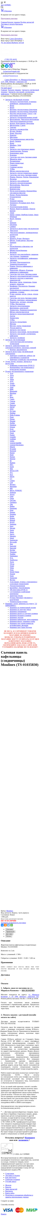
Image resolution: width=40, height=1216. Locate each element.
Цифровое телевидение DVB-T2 (22, 365)
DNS (11, 409)
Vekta (12, 568)
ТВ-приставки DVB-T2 (19, 590)
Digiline (12, 413)
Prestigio (13, 514)
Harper (12, 453)
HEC (11, 465)
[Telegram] (8, 925)
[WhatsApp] (11, 925)
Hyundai (13, 449)
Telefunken (14, 556)
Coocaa (12, 401)
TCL (11, 558)
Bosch (12, 107)
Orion (12, 498)
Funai (12, 433)
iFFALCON (14, 471)
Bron (11, 397)
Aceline (12, 385)
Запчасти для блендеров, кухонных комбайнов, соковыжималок (23, 103)
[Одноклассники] (5, 925)
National (13, 492)
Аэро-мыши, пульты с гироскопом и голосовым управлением (23, 583)
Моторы (13, 324)
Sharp (12, 532)
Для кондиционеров (17, 586)
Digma (12, 419)
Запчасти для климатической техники (24, 276)
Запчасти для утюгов (18, 330)
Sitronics (13, 536)
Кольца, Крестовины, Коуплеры (22, 123)
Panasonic (13, 508)
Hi (11, 461)
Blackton (13, 393)
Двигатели (14, 230)
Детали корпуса (16, 328)
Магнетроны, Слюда (17, 125)
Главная (4, 22)
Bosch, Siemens (15, 141)
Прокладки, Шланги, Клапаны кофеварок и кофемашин (21, 271)
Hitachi (12, 447)
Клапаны (13, 155)
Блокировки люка (16, 153)
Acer (11, 373)
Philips (12, 506)
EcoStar (12, 431)
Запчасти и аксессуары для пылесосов (24, 229)
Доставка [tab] (9, 934)
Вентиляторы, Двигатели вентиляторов (19, 186)
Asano (12, 383)
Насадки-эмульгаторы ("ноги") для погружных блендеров (23, 114)
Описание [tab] (9, 929)
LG (11, 221)
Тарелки (13, 127)
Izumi (12, 467)
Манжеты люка (15, 159)
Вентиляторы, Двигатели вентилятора (24, 119)
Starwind (13, 548)
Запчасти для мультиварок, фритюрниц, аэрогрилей (20, 307)
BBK (12, 389)
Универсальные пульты (18, 602)
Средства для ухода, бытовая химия (23, 157)
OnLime (13, 500)
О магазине (9, 1173)
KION (12, 477)
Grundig (13, 437)
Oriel (11, 496)
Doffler (12, 423)
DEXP (12, 407)
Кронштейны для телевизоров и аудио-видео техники (22, 368)
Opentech (13, 502)
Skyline (12, 550)
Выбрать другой (18, 43)
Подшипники (15, 161)
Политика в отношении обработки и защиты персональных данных (19, 1196)
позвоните (24, 1140)
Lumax (12, 481)
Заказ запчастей (11, 1189)
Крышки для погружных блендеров (23, 111)
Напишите (30, 1138)
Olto (11, 504)
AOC (12, 381)
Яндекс (12, 580)
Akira (12, 379)
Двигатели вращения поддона (21, 121)
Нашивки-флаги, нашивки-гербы (22, 621)
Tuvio (12, 562)
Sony (11, 526)
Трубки (12, 236)
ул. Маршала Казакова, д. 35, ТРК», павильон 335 (20, 996)
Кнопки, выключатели (18, 350)
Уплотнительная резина (19, 207)
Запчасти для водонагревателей (22, 314)
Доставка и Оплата (12, 1175)
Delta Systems (15, 415)
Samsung (13, 223)
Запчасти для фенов (17, 338)
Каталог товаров (13, 22)
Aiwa (12, 375)
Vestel (12, 566)
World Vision (14, 572)
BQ (11, 395)
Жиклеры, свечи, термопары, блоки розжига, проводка (23, 283)
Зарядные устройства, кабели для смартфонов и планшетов (22, 356)
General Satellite (15, 443)
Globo (12, 441)
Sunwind (13, 546)
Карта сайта (9, 1193)
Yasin (12, 576)
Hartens (12, 463)
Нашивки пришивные (18, 611)
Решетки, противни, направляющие (23, 300)
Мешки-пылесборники (18, 250)
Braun (12, 105)
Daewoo (13, 405)
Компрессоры (15, 189)
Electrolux (13, 225)
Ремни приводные (17, 163)
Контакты (19, 24)
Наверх (3, 1214)
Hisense (12, 459)
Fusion (12, 435)
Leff (11, 482)
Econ (11, 429)
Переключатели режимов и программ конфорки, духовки (24, 291)
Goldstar (13, 439)
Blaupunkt (13, 391)
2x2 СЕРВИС (6, 5)
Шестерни (14, 137)
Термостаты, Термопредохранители (23, 310)
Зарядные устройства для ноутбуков (23, 359)
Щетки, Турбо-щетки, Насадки (21, 240)
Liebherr (13, 227)
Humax (12, 457)
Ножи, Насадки (16, 133)
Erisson (12, 427)
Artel (11, 387)
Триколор (13, 578)
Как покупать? (10, 1177)
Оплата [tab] (8, 936)
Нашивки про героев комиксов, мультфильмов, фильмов (22, 624)
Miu (11, 488)
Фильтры (13, 179)
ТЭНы (12, 169)
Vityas (12, 564)
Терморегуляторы (16, 201)
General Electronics (17, 445)
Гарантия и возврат (12, 1179)
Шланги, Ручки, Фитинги (19, 238)
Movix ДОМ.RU (16, 490)
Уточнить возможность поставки (13, 923)
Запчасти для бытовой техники (17, 100)
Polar (11, 510)
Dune (12, 417)
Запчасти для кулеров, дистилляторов (24, 332)
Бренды (8, 1187)
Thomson (13, 552)
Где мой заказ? (6, 88)
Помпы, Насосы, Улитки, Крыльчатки (24, 177)
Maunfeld (13, 486)
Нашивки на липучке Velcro (20, 609)
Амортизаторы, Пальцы (19, 151)
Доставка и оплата (8, 24)
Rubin (12, 516)
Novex (12, 494)
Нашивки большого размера (20, 615)
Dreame (12, 421)
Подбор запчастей (27, 22)
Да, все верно (6, 43)
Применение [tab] (10, 931)
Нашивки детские (16, 617)
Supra (12, 530)
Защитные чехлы (16, 596)
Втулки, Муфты (16, 131)
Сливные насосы (16, 167)
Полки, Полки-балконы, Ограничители (19, 196)
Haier (12, 455)
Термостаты (14, 318)
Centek (12, 403)
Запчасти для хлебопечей (19, 181)
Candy (12, 399)
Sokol (12, 538)
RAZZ (12, 522)
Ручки (12, 199)
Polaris (12, 147)
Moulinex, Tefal (15, 145)
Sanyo (12, 534)
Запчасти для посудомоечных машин (24, 173)
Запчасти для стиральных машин (22, 149)
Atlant (12, 213)
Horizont (13, 451)
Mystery (13, 484)
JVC (11, 473)
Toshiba (12, 554)
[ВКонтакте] (2, 925)
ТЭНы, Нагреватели (17, 304)
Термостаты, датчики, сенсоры (21, 302)
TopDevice (14, 560)
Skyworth (13, 542)
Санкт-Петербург (16, 39)
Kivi (11, 475)
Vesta (12, 570)
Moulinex (9, 911)
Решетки (13, 135)
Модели (8, 1185)
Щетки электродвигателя (19, 171)
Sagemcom (14, 540)
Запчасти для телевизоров (15, 340)
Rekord (12, 520)
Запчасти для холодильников (21, 183)
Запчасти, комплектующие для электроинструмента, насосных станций (20, 347)
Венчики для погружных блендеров (23, 109)
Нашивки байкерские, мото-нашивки (24, 619)
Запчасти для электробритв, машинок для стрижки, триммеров (24, 255)
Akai (11, 377)
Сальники (13, 165)
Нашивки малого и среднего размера (24, 613)
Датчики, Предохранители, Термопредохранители (20, 263)
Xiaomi (12, 574)
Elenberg (13, 425)
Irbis (11, 469)
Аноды (12, 316)
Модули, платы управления (20, 326)
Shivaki (12, 528)
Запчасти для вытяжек (18, 322)
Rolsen (12, 518)
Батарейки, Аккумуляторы (20, 588)
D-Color (13, 411)
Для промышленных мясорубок (22, 139)
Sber (11, 544)
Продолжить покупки (9, 18)
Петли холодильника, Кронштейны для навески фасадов (23, 192)
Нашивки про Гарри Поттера (21, 627)
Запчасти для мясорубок (19, 129)
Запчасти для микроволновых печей (23, 117)
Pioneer (12, 512)
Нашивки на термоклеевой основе (23, 607)
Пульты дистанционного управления (19, 371)
